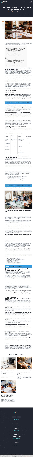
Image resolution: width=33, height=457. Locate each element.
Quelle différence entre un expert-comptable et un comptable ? (15, 63)
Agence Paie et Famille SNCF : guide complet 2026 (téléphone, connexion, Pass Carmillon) (7, 395)
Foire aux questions (8, 58)
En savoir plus (26, 456)
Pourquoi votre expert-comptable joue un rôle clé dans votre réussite (15, 48)
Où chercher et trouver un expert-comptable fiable (13, 55)
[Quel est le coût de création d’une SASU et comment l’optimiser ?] (8, 363)
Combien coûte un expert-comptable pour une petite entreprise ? (15, 59)
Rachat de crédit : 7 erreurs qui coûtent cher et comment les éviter (24, 372)
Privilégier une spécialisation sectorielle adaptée (13, 51)
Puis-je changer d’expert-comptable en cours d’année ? (14, 61)
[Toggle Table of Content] (25, 47)
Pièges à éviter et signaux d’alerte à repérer (12, 56)
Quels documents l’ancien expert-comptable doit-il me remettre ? (15, 62)
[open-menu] (31, 2)
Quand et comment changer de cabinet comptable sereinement (14, 57)
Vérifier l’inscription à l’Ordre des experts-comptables (14, 50)
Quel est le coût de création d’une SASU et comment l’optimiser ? (8, 371)
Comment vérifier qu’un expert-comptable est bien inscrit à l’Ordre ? (15, 60)
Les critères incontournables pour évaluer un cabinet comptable (14, 49)
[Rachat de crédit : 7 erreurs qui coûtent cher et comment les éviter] (24, 363)
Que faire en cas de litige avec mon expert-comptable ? (14, 65)
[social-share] (3, 21)
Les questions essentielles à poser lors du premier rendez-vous (14, 54)
